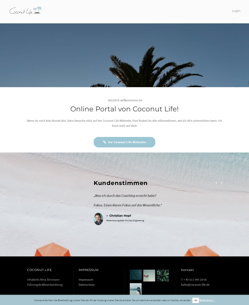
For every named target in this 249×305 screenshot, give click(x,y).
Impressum (86, 279)
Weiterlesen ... (207, 300)
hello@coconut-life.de (195, 285)
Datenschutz (87, 285)
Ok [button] (195, 300)
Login (236, 11)
